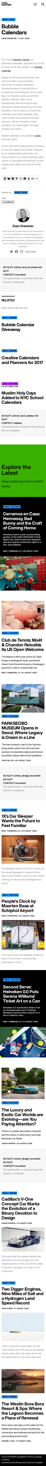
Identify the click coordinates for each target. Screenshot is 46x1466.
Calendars (8, 202)
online (37, 135)
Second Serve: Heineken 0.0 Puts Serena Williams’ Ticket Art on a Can (21, 994)
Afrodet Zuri (8, 1441)
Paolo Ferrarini (10, 916)
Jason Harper (8, 1143)
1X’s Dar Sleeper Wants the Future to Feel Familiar (21, 821)
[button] (42, 4)
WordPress (16, 1462)
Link (5, 384)
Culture (13, 384)
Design (13, 318)
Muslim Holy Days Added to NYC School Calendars (22, 397)
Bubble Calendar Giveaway (18, 327)
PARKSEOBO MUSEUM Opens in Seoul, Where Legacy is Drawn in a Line (22, 730)
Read (5, 19)
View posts (30, 252)
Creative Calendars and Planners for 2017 (22, 360)
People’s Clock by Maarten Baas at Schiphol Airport (19, 906)
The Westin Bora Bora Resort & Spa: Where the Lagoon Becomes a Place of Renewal (23, 1411)
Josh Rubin (7, 1308)
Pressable (38, 1462)
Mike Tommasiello (12, 551)
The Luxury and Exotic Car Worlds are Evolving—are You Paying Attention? (22, 1117)
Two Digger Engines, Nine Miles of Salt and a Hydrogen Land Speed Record (22, 1296)
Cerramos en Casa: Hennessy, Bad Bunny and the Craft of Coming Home (22, 521)
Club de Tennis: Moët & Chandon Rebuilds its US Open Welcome (23, 644)
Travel (13, 1397)
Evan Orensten (9, 38)
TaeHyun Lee (8, 760)
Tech (12, 19)
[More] (36, 178)
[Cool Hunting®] (7, 5)
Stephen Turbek (21, 59)
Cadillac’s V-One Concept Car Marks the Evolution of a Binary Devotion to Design (20, 1208)
